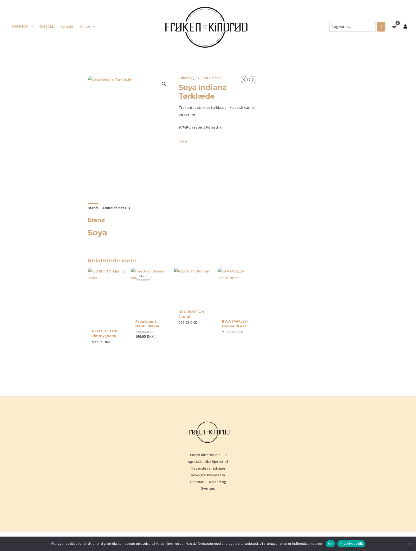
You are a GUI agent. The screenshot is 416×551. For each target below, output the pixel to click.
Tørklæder (211, 77)
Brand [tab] (93, 207)
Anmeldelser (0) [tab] (116, 207)
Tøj (198, 77)
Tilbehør (186, 77)
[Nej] (410, 543)
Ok (330, 543)
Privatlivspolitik (351, 543)
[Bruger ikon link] (405, 26)
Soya (183, 141)
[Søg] (381, 27)
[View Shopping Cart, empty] (394, 26)
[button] (30, 26)
